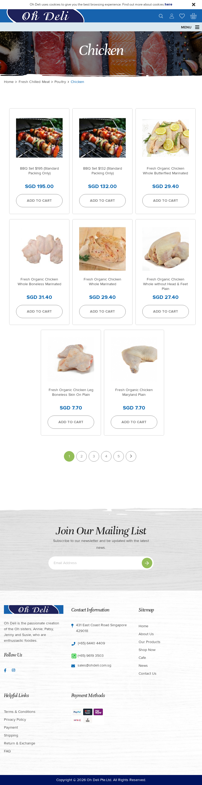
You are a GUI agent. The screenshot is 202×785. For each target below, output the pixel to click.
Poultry (60, 82)
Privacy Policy (15, 719)
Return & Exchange (19, 743)
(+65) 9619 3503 (91, 655)
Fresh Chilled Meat (34, 82)
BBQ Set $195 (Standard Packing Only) (39, 170)
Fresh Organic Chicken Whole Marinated (102, 281)
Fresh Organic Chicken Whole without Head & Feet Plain (165, 284)
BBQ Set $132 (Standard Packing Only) (102, 170)
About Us (146, 634)
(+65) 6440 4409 (91, 643)
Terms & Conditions (20, 711)
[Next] (131, 456)
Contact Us (147, 673)
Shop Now (147, 650)
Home (9, 82)
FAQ (7, 751)
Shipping (11, 735)
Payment (11, 727)
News (143, 665)
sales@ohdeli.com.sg (94, 665)
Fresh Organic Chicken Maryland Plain (134, 392)
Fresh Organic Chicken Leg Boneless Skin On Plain (71, 392)
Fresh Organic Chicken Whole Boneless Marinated (39, 281)
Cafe (142, 657)
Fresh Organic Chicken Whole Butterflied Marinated (165, 170)
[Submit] (161, 16)
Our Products (149, 642)
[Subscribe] (147, 563)
